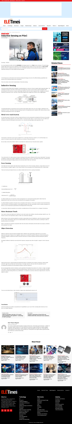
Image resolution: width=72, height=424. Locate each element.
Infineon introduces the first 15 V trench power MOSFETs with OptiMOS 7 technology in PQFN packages (12, 315)
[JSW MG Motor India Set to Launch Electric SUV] (54, 113)
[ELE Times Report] (3, 327)
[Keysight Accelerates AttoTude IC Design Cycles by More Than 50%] (7, 349)
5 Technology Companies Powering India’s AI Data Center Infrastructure (20, 357)
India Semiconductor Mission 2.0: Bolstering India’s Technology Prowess (7, 375)
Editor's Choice (9, 32)
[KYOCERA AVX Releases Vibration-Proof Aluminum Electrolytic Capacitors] (50, 349)
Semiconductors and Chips (61, 355)
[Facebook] (8, 332)
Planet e (5, 32)
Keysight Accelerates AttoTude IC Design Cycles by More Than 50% (7, 357)
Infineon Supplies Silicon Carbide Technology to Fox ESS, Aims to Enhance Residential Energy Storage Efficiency (63, 358)
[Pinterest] (8, 410)
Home (2, 32)
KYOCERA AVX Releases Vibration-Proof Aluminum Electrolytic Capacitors (49, 357)
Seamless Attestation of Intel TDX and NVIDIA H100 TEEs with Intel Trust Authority (38, 315)
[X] (11, 410)
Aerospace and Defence (61, 92)
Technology (7, 33)
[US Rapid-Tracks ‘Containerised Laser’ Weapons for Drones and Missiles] (54, 94)
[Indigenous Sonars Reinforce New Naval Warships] (54, 100)
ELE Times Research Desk (5, 359)
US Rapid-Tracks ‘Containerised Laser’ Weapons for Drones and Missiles (63, 94)
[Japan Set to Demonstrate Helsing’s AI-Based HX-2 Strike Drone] (54, 107)
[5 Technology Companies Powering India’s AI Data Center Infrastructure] (54, 68)
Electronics (59, 86)
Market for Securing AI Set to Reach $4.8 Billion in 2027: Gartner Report (21, 375)
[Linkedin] (10, 332)
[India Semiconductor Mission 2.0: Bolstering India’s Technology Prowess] (7, 368)
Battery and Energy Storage (47, 355)
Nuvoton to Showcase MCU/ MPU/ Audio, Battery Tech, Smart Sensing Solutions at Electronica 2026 (35, 376)
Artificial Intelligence (60, 67)
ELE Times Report (4, 37)
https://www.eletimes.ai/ (12, 324)
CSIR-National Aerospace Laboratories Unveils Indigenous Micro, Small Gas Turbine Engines (64, 74)
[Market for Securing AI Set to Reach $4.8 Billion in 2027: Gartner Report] (21, 368)
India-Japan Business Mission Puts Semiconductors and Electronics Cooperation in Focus (64, 88)
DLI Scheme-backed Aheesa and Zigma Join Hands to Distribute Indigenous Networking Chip (49, 376)
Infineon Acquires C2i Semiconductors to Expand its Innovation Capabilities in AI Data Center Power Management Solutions (63, 81)
